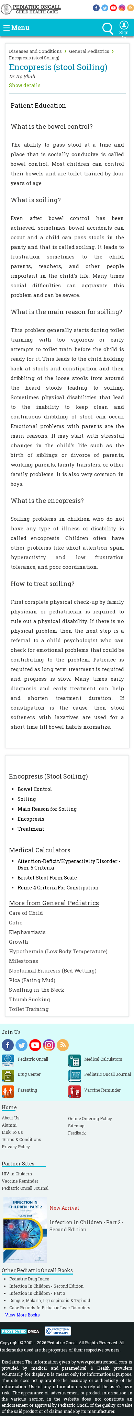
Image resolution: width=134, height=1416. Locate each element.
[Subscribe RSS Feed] (130, 7)
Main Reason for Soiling (47, 809)
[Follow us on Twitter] (104, 7)
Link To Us (12, 1132)
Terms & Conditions (21, 1139)
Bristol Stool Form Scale (47, 877)
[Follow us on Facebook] (96, 7)
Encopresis (31, 819)
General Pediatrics (89, 51)
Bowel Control (35, 789)
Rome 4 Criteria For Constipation (58, 887)
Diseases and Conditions (35, 51)
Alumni (9, 1125)
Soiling (27, 799)
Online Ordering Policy (90, 1118)
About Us (11, 1117)
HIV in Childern (17, 1173)
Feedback (77, 1133)
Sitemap (76, 1125)
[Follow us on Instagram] (122, 7)
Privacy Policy (16, 1146)
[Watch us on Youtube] (113, 7)
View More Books (22, 1314)
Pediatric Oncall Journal (25, 1188)
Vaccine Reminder (20, 1181)
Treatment (31, 829)
